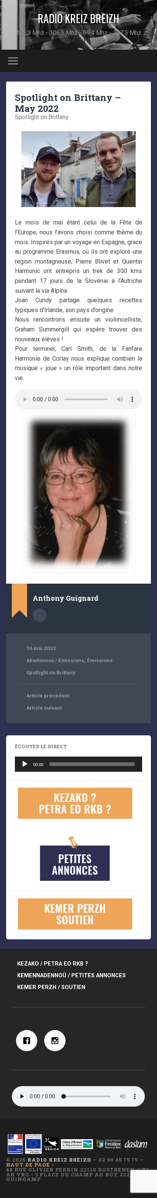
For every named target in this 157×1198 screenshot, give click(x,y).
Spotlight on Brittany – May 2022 (68, 103)
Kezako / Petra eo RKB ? (52, 964)
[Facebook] (28, 1040)
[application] (78, 764)
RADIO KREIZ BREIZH (78, 18)
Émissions (100, 660)
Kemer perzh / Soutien (51, 987)
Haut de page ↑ (30, 1165)
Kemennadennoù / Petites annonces (71, 975)
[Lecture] (25, 764)
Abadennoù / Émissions (55, 660)
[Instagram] (56, 1040)
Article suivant (44, 708)
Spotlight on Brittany (42, 117)
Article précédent (47, 695)
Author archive (39, 615)
